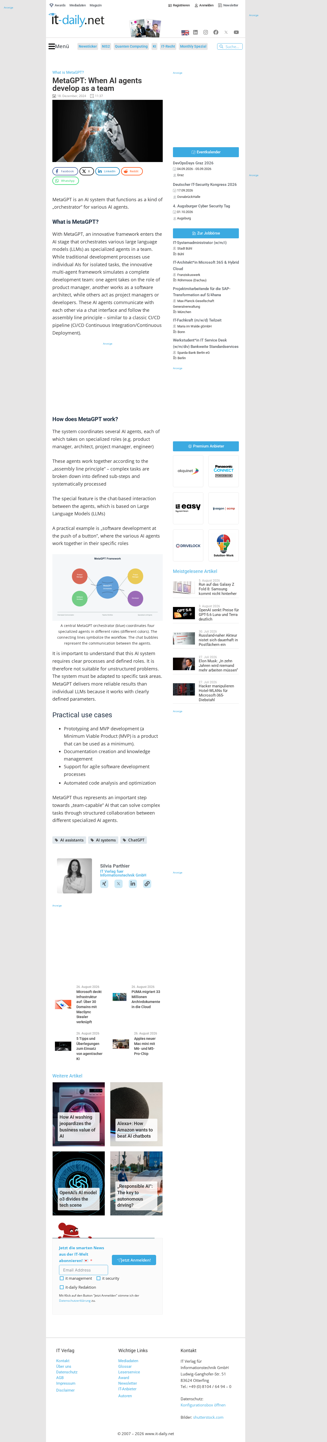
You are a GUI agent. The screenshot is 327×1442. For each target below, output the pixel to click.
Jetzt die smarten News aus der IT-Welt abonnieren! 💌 (81, 1254)
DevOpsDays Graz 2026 (193, 163)
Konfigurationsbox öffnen (203, 1404)
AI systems (106, 839)
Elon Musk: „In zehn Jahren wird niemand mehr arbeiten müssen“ (218, 665)
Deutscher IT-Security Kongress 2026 (205, 184)
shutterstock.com (208, 1417)
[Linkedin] (195, 32)
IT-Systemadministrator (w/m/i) (200, 242)
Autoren (125, 1396)
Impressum (65, 1383)
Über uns (63, 1366)
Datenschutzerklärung (75, 1300)
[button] (59, 46)
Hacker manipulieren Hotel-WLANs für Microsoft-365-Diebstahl (216, 693)
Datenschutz (66, 1372)
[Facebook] (216, 32)
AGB (60, 1377)
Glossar (125, 1366)
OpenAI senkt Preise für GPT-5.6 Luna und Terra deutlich (219, 615)
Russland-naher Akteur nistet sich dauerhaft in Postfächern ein (218, 640)
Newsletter (127, 1383)
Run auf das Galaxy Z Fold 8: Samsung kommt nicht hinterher (218, 589)
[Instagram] (206, 32)
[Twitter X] (226, 32)
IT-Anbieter (127, 1389)
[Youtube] (236, 32)
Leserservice (129, 1372)
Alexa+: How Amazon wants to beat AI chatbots (135, 1130)
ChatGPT (136, 839)
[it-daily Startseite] (86, 20)
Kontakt (62, 1361)
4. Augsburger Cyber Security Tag (201, 206)
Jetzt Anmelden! (136, 1260)
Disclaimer (65, 1390)
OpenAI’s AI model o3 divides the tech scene (78, 1199)
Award (123, 1377)
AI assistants (72, 839)
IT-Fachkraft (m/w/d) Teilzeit (197, 320)
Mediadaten (128, 1361)
